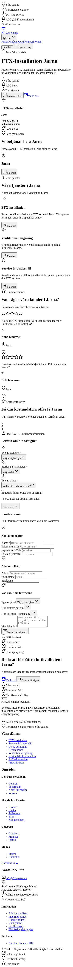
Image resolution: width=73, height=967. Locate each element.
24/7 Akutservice (18, 759)
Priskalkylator (16, 762)
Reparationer (16, 749)
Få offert (7, 47)
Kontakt (37, 41)
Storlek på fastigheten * (14, 466)
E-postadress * (9, 550)
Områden (13, 41)
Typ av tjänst (8, 602)
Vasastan (13, 793)
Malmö (12, 853)
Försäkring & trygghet (21, 929)
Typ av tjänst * (9, 480)
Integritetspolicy (17, 916)
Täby (11, 816)
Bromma (13, 807)
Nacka (12, 810)
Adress (5, 573)
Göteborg (14, 833)
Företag (10, 553)
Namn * (5, 542)
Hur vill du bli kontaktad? (15, 613)
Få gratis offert (14, 96)
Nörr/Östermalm (18, 789)
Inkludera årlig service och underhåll (21, 492)
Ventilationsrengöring (20, 753)
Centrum (13, 783)
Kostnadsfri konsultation (22, 756)
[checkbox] (2, 490)
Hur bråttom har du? (12, 607)
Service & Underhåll (20, 743)
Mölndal (13, 836)
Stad (3, 580)
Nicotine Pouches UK (21, 943)
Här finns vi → (9, 862)
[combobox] (13, 457)
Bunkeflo (14, 856)
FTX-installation (18, 740)
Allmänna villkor (18, 913)
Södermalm (15, 786)
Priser (4, 41)
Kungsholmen (16, 819)
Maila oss (33, 95)
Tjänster (7, 38)
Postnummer (8, 576)
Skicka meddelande (17, 632)
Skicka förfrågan (30, 680)
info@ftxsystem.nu (16, 878)
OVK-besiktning (18, 746)
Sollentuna (14, 813)
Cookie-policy (16, 919)
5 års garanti (15, 922)
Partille (12, 839)
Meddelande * (9, 626)
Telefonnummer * (11, 546)
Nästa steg (8, 507)
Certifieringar (25, 41)
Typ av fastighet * (11, 452)
